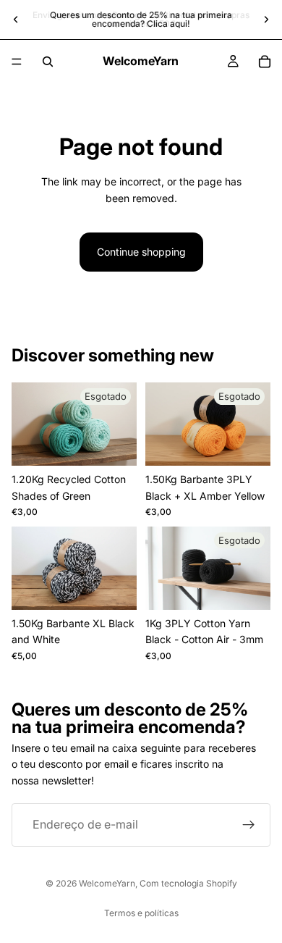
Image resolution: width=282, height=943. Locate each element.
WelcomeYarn (107, 883)
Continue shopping (141, 252)
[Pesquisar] (48, 61)
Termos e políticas (141, 913)
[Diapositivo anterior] (16, 19)
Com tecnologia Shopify (188, 883)
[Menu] (16, 61)
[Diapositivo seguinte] (266, 19)
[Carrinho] (265, 61)
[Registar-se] (249, 825)
